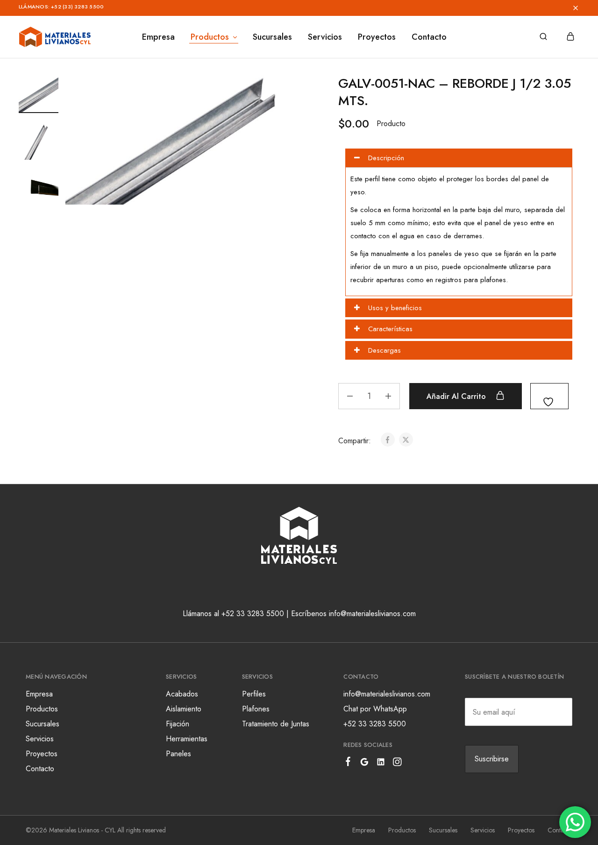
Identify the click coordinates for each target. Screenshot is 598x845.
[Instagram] (397, 764)
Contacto (429, 37)
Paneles (178, 753)
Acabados (182, 694)
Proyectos (377, 37)
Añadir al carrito (457, 396)
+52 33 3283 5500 (374, 723)
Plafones (256, 708)
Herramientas (186, 738)
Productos (42, 708)
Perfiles (254, 694)
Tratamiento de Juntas (275, 723)
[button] (323, 8)
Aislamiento (183, 708)
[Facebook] (348, 763)
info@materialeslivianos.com (386, 694)
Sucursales (272, 37)
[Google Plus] (364, 764)
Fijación (177, 723)
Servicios (325, 37)
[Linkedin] (381, 764)
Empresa (158, 37)
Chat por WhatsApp (375, 708)
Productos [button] (210, 37)
